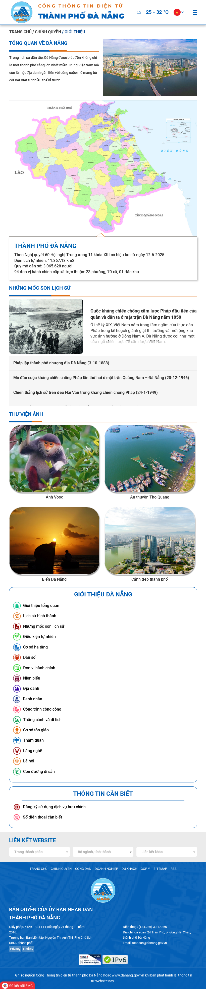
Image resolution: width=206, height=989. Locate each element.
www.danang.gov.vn (128, 975)
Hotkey (28, 949)
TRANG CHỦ (20, 32)
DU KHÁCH (129, 869)
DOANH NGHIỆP (106, 869)
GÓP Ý (145, 869)
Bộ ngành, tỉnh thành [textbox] (94, 852)
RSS (174, 869)
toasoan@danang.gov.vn (149, 943)
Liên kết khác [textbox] (152, 852)
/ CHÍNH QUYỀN (47, 32)
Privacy (15, 949)
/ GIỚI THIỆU (73, 32)
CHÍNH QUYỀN (61, 869)
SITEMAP (160, 869)
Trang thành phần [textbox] (28, 852)
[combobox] (39, 852)
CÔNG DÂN (83, 869)
